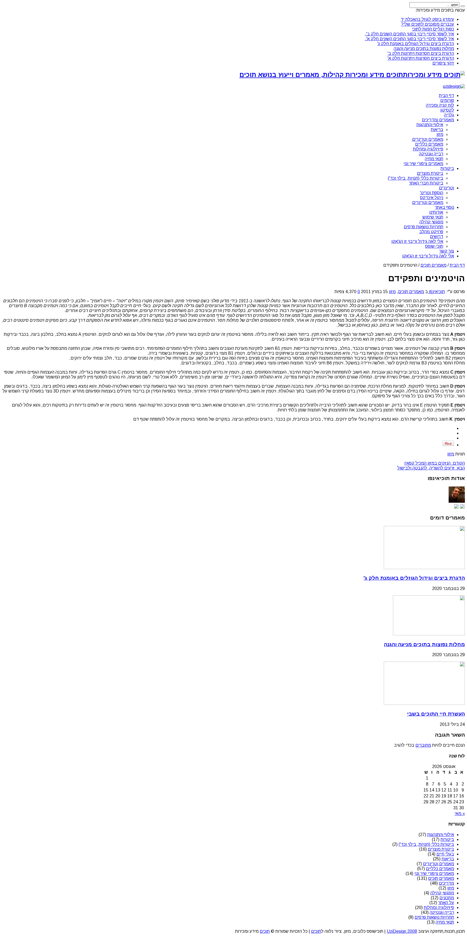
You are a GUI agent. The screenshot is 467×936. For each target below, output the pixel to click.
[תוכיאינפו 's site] (462, 507)
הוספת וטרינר (431, 192)
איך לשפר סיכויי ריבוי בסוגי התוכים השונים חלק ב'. (409, 34)
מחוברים (423, 745)
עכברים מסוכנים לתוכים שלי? (427, 24)
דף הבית (446, 95)
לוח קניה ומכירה (440, 105)
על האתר (446, 902)
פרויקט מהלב (431, 231)
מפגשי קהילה (431, 222)
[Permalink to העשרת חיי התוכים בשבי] (424, 703)
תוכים (316, 931)
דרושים (436, 236)
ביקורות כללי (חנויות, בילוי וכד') (415, 178)
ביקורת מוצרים (430, 173)
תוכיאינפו (436, 291)
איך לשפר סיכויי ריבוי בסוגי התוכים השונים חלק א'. (409, 38)
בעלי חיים (445, 854)
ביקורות (447, 168)
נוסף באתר (444, 207)
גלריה (449, 115)
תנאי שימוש (432, 217)
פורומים (447, 100)
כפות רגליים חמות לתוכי (433, 29)
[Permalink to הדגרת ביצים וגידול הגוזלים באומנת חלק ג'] (424, 567)
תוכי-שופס (434, 246)
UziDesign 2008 (402, 931)
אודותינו (436, 212)
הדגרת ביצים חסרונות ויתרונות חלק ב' (421, 53)
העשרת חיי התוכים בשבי (436, 714)
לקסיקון (447, 110)
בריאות (437, 129)
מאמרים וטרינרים (427, 139)
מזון (439, 134)
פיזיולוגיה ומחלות (428, 149)
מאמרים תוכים (433, 265)
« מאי (460, 813)
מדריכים (446, 883)
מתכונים (446, 897)
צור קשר (446, 251)
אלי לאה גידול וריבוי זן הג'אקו (417, 241)
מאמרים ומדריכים (438, 120)
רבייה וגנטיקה (431, 154)
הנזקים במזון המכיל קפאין (434, 463)
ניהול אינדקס (431, 197)
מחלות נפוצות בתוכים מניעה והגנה (424, 48)
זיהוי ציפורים (443, 63)
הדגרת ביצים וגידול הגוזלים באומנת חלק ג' (415, 43)
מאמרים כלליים (429, 144)
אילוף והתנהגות (429, 124)
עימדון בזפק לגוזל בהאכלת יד (427, 19)
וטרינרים (446, 188)
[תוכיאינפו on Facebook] (456, 507)
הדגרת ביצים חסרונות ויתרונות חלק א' (421, 58)
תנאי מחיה (434, 158)
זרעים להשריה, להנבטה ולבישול (431, 468)
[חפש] (463, 6)
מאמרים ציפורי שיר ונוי (423, 163)
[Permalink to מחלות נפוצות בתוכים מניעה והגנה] (429, 634)
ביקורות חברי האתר (426, 183)
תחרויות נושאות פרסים (423, 226)
